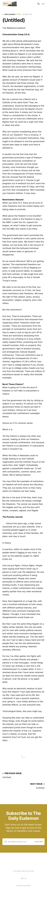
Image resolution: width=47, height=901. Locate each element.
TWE (18, 14)
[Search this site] (38, 4)
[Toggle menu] (43, 4)
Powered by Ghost (24, 885)
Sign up (23, 878)
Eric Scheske (10, 14)
